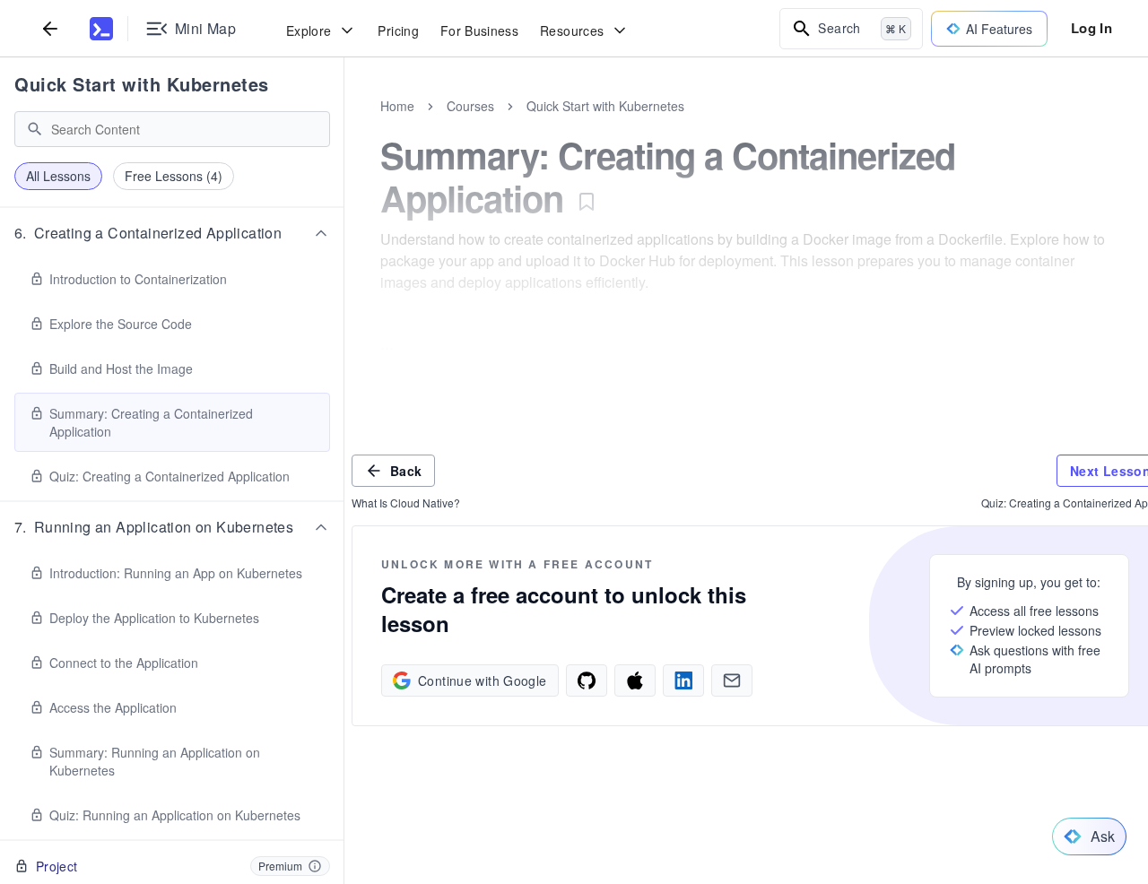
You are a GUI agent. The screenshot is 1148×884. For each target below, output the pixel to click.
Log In (1091, 28)
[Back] (50, 28)
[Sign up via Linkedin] (683, 680)
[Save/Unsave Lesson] (586, 201)
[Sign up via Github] (586, 680)
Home (397, 106)
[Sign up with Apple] (635, 680)
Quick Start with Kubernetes (141, 84)
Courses (470, 106)
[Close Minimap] (344, 125)
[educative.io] (101, 28)
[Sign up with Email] (731, 680)
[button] (172, 233)
